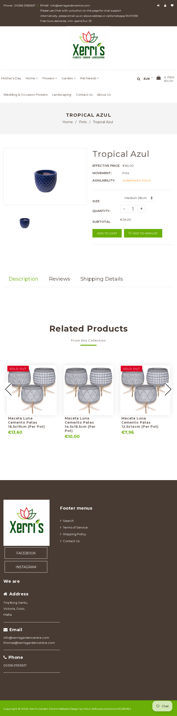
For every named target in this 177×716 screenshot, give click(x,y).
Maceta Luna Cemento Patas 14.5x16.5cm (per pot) (80, 424)
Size (96, 201)
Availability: (103, 180)
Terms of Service (75, 527)
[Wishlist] (172, 5)
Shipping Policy (74, 534)
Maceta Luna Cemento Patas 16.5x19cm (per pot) (26, 422)
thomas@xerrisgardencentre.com (29, 643)
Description (23, 279)
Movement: (102, 173)
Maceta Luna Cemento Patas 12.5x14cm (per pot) (140, 422)
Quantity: (101, 211)
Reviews (59, 279)
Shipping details (101, 279)
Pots (83, 122)
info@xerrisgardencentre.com (26, 637)
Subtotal (101, 221)
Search (68, 521)
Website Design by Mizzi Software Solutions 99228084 (95, 708)
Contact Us (71, 541)
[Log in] (159, 5)
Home (67, 122)
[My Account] (166, 5)
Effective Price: (106, 165)
